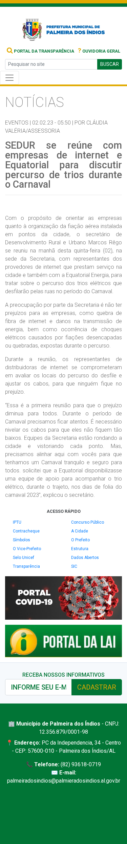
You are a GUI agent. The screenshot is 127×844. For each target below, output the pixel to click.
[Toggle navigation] (9, 78)
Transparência (26, 566)
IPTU (17, 522)
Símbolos (21, 540)
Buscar (109, 64)
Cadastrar (96, 687)
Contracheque (26, 531)
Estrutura (79, 548)
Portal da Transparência (43, 51)
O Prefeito (80, 540)
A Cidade (79, 531)
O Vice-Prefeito (27, 548)
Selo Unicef (23, 557)
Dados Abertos (85, 557)
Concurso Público (87, 522)
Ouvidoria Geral (99, 51)
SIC (74, 566)
